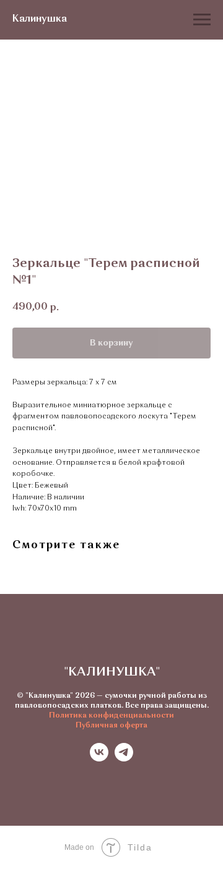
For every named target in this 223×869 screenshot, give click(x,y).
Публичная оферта (111, 725)
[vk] (99, 758)
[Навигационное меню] (202, 20)
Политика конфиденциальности (111, 715)
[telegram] (124, 758)
